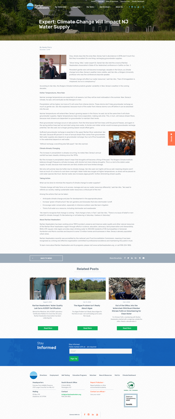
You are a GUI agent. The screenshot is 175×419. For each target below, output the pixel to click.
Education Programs (80, 375)
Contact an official (97, 392)
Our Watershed (60, 7)
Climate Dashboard (138, 1)
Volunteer (93, 375)
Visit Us (117, 375)
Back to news (46, 258)
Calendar (101, 1)
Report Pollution (96, 382)
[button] (143, 6)
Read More (48, 328)
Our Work (90, 7)
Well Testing (66, 375)
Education (77, 7)
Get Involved (104, 7)
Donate (93, 1)
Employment (54, 375)
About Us (119, 7)
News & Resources (112, 1)
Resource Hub (125, 1)
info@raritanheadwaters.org (71, 394)
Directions (43, 375)
